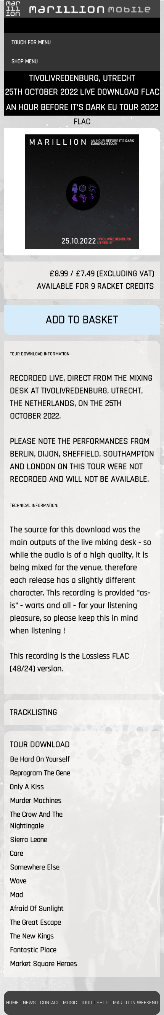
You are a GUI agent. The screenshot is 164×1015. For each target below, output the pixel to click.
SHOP (102, 1002)
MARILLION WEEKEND (135, 1002)
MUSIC (70, 1002)
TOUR (86, 1002)
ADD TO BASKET (82, 319)
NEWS (29, 1002)
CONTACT (49, 1002)
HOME (12, 1002)
